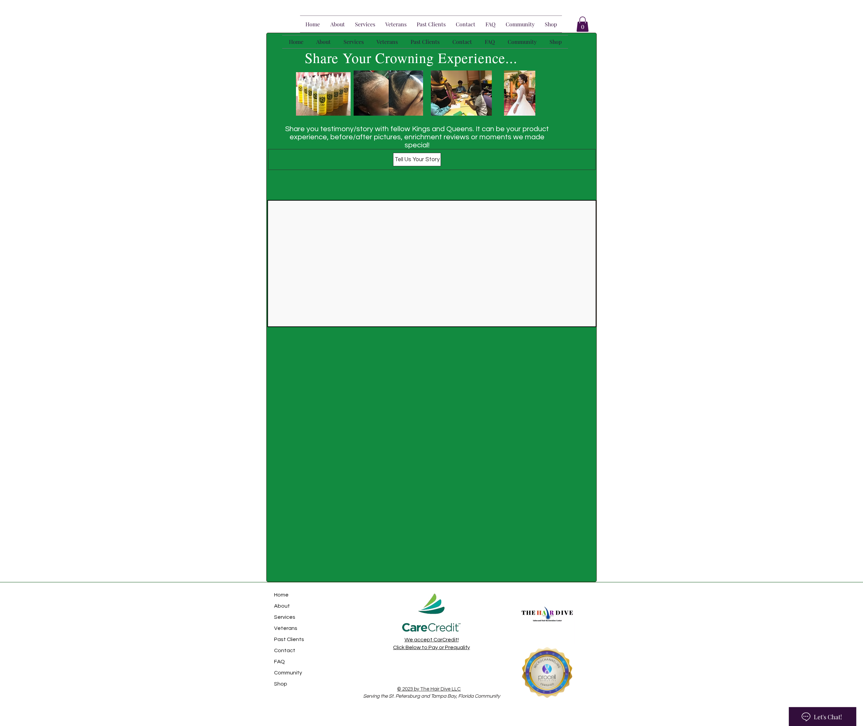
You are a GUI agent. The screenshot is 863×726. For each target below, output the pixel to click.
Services (284, 617)
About (282, 606)
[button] (582, 24)
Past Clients (289, 639)
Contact (284, 650)
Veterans (285, 628)
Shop (280, 684)
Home (281, 595)
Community (288, 672)
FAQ (279, 661)
